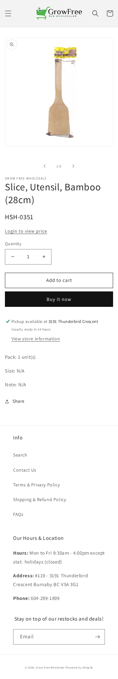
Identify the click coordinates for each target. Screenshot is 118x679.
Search (20, 455)
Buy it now (59, 299)
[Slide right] (73, 166)
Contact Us (24, 470)
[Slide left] (44, 166)
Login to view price (26, 231)
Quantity (13, 243)
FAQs (18, 514)
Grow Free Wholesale (50, 667)
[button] (8, 13)
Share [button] (18, 401)
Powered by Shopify (79, 667)
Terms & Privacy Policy (36, 485)
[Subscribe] (97, 637)
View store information (35, 339)
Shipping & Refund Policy (39, 499)
